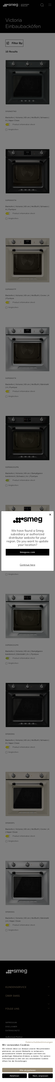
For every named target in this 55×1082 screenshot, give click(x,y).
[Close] (50, 514)
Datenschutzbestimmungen (39, 1041)
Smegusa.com (27, 552)
